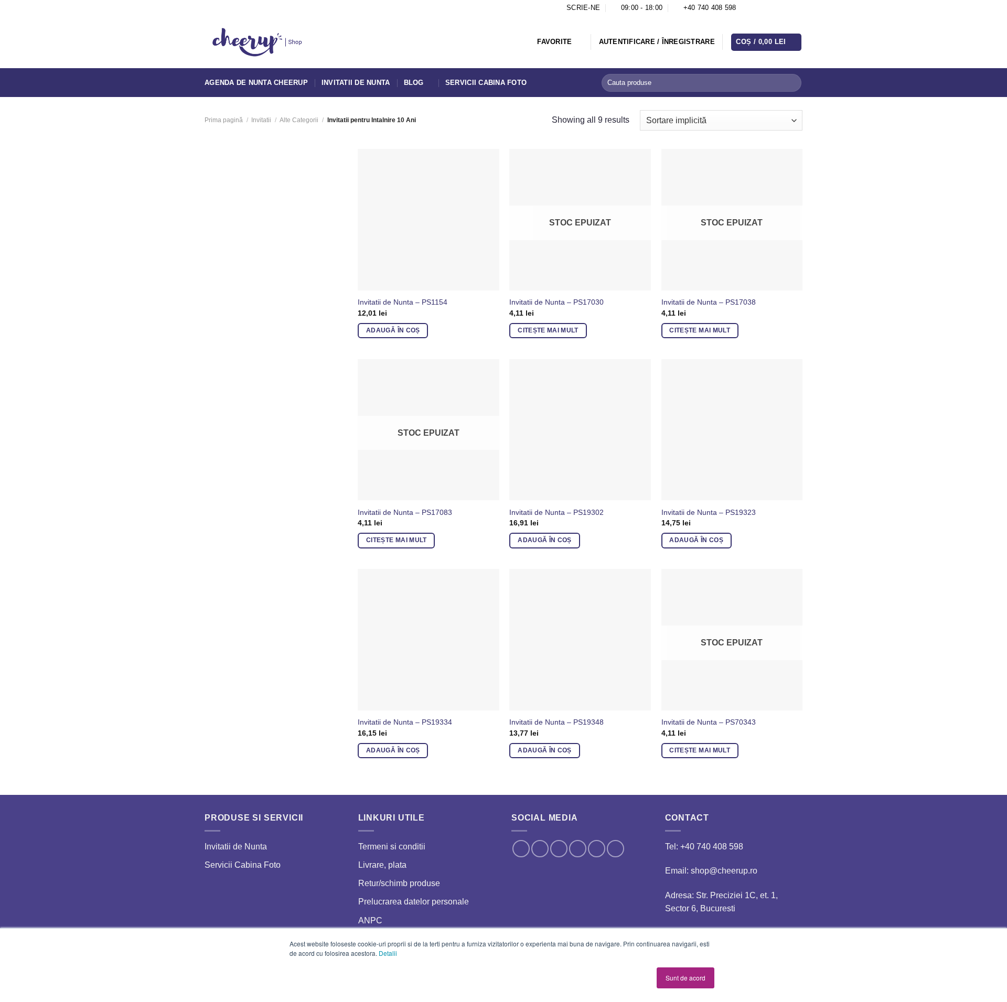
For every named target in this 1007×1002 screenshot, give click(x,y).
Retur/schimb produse (399, 883)
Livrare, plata (382, 864)
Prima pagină (224, 120)
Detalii (388, 953)
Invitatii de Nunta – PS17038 (708, 302)
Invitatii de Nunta (356, 83)
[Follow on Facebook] (747, 8)
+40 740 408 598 (711, 846)
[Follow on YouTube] (797, 8)
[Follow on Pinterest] (777, 8)
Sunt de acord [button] (685, 977)
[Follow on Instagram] (757, 8)
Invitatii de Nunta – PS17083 (405, 512)
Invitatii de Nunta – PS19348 (556, 722)
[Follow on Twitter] (767, 8)
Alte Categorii (299, 120)
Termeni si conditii (391, 846)
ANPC (370, 920)
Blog (414, 83)
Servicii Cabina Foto (486, 83)
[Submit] (791, 83)
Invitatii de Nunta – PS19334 (405, 722)
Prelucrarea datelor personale (413, 901)
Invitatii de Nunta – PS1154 (402, 302)
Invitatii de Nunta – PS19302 (556, 512)
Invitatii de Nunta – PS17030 (556, 302)
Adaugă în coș (393, 330)
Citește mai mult (548, 330)
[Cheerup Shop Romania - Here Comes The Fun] (257, 42)
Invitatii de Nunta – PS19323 (708, 512)
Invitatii (261, 120)
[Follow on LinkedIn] (787, 8)
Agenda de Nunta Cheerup (256, 83)
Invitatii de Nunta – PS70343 (708, 722)
